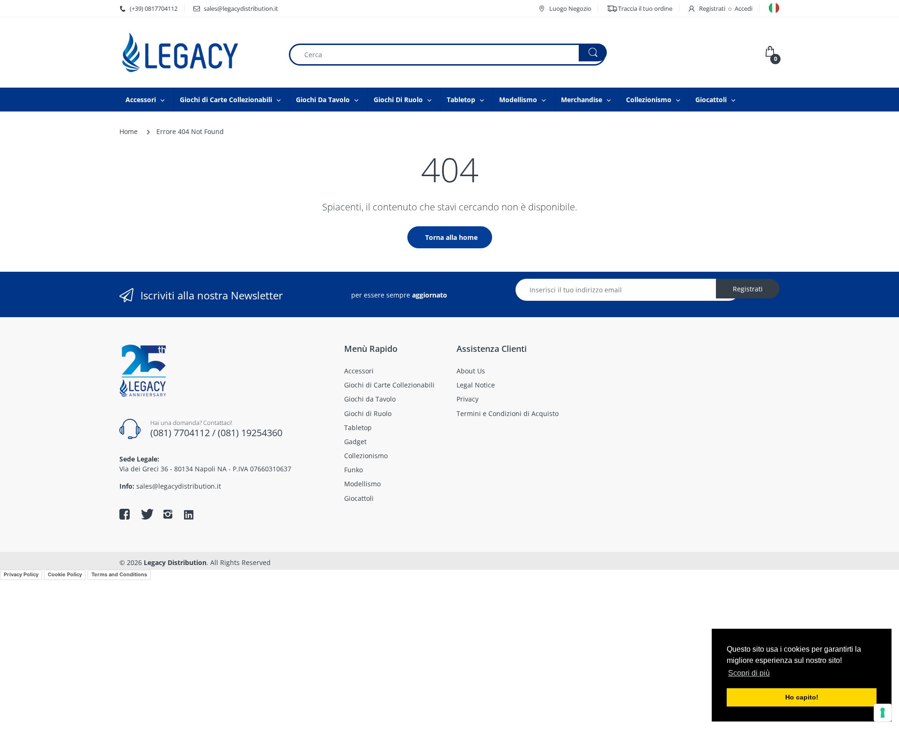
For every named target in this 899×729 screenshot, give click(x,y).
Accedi (743, 8)
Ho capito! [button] (801, 697)
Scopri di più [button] (749, 673)
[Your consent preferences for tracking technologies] (883, 713)
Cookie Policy (65, 574)
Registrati (712, 8)
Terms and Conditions (119, 574)
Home (128, 131)
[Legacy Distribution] (196, 52)
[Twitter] (146, 513)
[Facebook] (124, 513)
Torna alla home (451, 237)
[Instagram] (167, 513)
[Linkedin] (188, 515)
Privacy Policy (21, 574)
